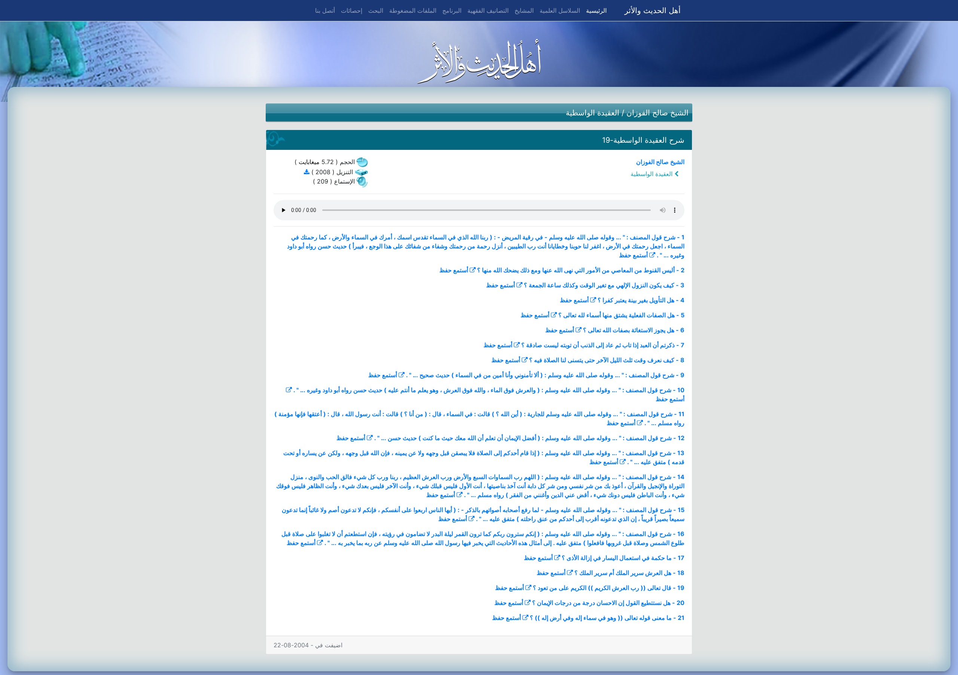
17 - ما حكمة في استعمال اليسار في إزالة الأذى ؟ (623, 558)
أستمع (640, 255)
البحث (375, 10)
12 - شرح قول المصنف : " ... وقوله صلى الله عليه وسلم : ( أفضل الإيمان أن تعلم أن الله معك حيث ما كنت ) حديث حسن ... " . (529, 438)
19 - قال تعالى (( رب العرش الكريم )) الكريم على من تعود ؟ (608, 587)
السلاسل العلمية (560, 10)
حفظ (625, 255)
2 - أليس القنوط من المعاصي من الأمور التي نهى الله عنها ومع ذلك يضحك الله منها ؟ (580, 270)
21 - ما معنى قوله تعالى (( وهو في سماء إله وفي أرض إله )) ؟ (607, 617)
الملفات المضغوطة (412, 10)
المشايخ (524, 10)
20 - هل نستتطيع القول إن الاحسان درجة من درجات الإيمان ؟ (608, 602)
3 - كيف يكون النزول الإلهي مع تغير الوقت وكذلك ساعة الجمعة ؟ (604, 285)
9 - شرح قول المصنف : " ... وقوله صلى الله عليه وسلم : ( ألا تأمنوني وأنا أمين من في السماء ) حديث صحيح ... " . (545, 375)
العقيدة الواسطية (592, 112)
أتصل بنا (325, 10)
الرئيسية (595, 10)
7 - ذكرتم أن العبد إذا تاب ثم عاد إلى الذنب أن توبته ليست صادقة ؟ (602, 345)
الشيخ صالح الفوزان (657, 112)
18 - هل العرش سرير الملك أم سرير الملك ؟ (629, 572)
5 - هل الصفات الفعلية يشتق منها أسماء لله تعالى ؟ (621, 315)
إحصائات (351, 10)
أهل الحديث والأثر (653, 10)
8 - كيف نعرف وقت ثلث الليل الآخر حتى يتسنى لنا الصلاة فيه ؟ (606, 360)
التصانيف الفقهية (488, 10)
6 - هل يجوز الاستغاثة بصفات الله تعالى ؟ (633, 330)
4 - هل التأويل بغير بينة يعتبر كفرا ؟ (641, 300)
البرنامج (451, 10)
